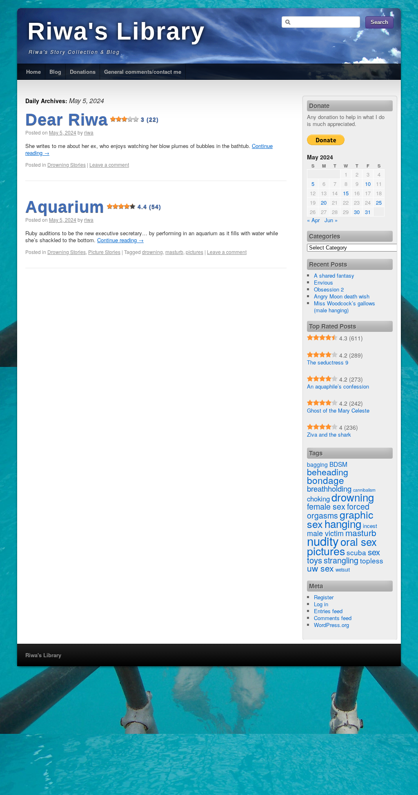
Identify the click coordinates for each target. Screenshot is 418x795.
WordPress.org (331, 625)
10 (368, 184)
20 (324, 202)
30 (357, 212)
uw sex (320, 568)
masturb (174, 251)
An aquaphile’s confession (338, 386)
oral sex (358, 541)
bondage (325, 479)
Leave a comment (109, 164)
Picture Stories (104, 251)
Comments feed (332, 618)
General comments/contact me (142, 71)
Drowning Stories (66, 164)
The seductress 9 (327, 362)
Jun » (331, 220)
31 (368, 212)
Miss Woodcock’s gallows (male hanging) (344, 306)
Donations (83, 71)
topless (371, 560)
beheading (327, 471)
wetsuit (343, 569)
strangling (341, 560)
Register (324, 597)
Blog (55, 71)
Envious (323, 282)
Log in (321, 604)
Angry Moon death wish (341, 296)
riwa (88, 132)
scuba (356, 552)
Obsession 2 (329, 289)
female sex (326, 506)
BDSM (338, 463)
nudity (323, 540)
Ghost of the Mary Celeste (338, 410)
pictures (194, 251)
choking (318, 499)
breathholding (329, 488)
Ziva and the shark (329, 434)
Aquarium (93, 207)
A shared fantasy (334, 275)
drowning (152, 251)
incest (370, 526)
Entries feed (328, 611)
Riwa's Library (116, 31)
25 (379, 202)
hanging (343, 523)
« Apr (313, 220)
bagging (317, 464)
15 (346, 193)
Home (33, 71)
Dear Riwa (92, 119)
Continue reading (120, 240)
